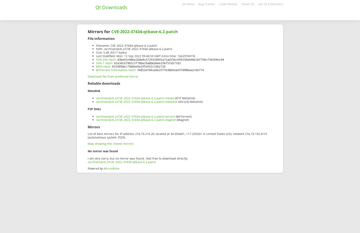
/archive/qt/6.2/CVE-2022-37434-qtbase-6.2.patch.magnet (136, 120)
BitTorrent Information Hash (115, 70)
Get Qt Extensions (270, 4)
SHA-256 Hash (106, 60)
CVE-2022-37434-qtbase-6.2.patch (144, 31)
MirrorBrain (111, 168)
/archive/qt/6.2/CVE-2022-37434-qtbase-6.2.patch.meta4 (135, 98)
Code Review (228, 4)
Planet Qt (247, 4)
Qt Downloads (111, 7)
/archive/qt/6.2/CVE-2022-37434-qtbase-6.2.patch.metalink (136, 102)
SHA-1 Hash (104, 63)
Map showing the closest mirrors (111, 144)
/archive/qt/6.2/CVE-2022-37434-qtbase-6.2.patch (122, 162)
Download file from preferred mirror (113, 76)
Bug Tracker (207, 4)
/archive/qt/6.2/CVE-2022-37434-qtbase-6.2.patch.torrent (135, 116)
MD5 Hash (103, 66)
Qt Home (188, 4)
